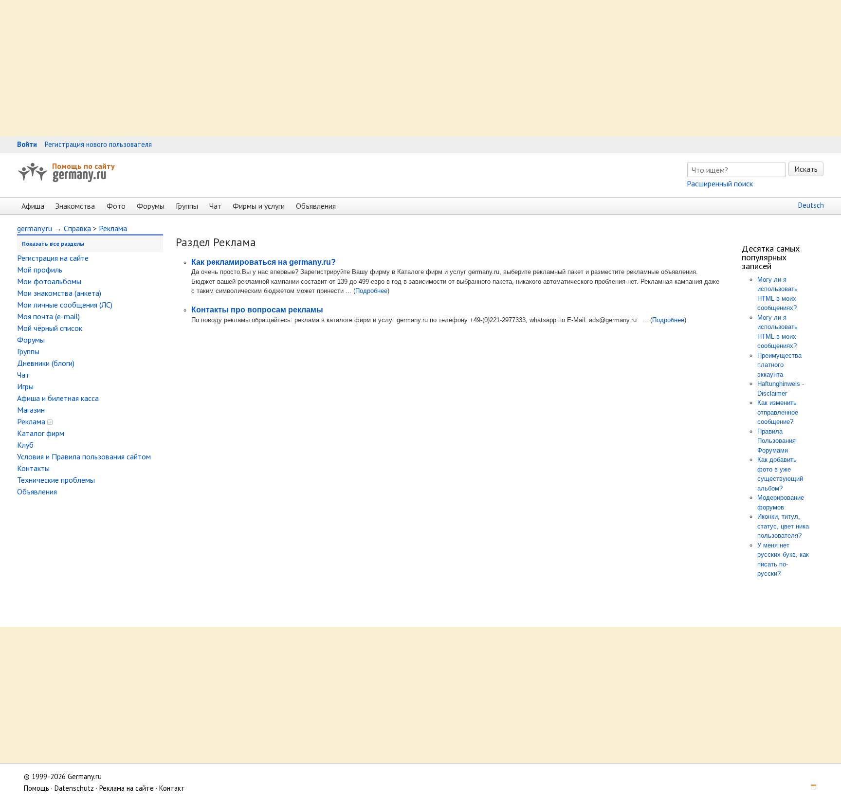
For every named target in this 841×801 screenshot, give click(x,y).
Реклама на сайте (126, 788)
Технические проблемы (56, 480)
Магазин (31, 410)
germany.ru (34, 228)
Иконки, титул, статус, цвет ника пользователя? (783, 526)
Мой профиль (39, 269)
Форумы (151, 206)
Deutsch (811, 205)
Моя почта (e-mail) (48, 316)
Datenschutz (74, 788)
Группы (187, 206)
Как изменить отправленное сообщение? (777, 412)
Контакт (172, 788)
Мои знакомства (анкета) (59, 293)
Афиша (32, 206)
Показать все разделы (53, 243)
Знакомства (75, 206)
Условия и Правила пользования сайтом (84, 456)
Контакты (33, 468)
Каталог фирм (40, 433)
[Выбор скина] (810, 788)
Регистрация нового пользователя (98, 144)
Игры (25, 386)
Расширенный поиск (720, 183)
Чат (215, 206)
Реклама (113, 228)
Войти (27, 144)
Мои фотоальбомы (49, 281)
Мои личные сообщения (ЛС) (64, 304)
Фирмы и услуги (259, 206)
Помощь (36, 788)
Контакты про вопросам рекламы (257, 310)
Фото (116, 206)
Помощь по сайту (83, 166)
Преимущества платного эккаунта (779, 365)
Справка (77, 228)
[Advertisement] (292, 68)
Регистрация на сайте (53, 258)
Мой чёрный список (49, 328)
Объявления (316, 206)
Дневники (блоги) (45, 363)
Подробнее (371, 290)
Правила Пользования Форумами (776, 441)
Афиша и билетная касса (58, 398)
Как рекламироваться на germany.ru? (263, 262)
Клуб (25, 445)
